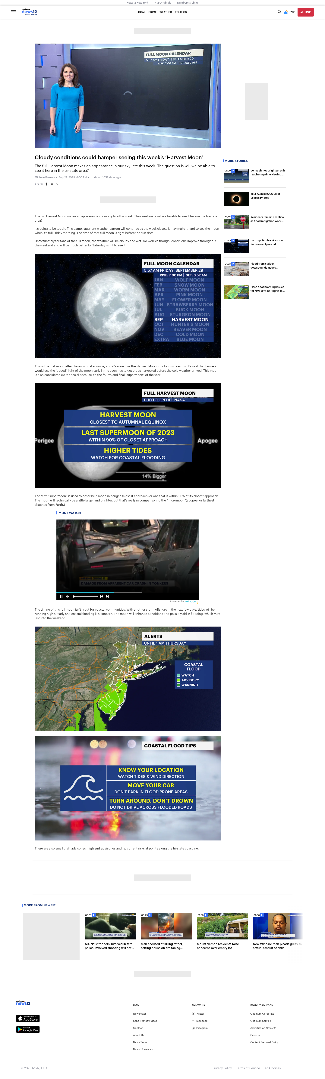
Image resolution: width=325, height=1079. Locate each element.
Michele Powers (45, 177)
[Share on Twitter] (51, 184)
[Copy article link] (56, 184)
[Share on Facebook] (46, 184)
